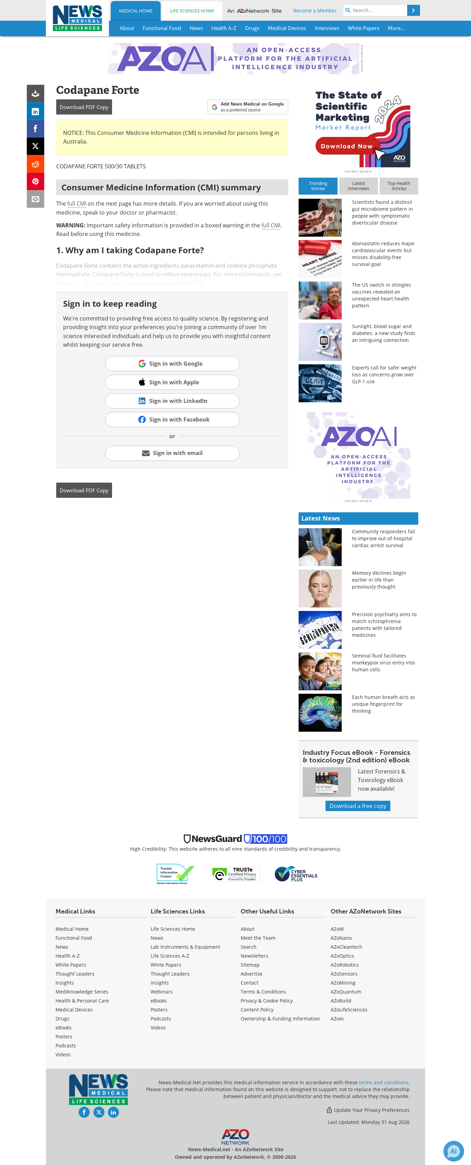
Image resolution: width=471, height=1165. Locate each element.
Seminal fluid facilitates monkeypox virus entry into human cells (383, 662)
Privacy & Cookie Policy (267, 1000)
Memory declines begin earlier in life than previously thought (379, 580)
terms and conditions (383, 1082)
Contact (249, 982)
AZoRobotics (345, 964)
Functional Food (74, 938)
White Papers (71, 964)
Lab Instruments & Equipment (185, 947)
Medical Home (135, 11)
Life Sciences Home (192, 11)
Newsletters (254, 955)
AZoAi (337, 1018)
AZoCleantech (346, 947)
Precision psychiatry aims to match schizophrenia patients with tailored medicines (384, 624)
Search (249, 947)
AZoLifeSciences (349, 1009)
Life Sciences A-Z (170, 955)
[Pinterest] (35, 181)
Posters (64, 1036)
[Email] (35, 199)
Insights (65, 982)
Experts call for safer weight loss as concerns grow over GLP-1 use (384, 374)
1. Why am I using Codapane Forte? (122, 283)
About (247, 929)
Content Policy (257, 1009)
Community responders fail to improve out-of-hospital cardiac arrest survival (383, 538)
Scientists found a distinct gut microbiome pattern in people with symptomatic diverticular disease (382, 212)
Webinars (162, 991)
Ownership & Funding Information (280, 1018)
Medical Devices (74, 1009)
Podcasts (66, 1045)
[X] (35, 146)
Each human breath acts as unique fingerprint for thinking (383, 704)
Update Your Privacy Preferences (371, 1110)
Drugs (62, 1018)
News (62, 947)
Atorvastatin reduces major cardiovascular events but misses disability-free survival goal (383, 253)
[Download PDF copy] (35, 93)
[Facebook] (35, 129)
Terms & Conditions (263, 991)
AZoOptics (342, 955)
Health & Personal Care (82, 1000)
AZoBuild (341, 1000)
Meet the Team (258, 938)
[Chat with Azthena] (453, 1151)
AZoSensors (344, 973)
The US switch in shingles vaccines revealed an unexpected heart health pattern (381, 295)
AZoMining (343, 982)
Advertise (251, 973)
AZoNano (341, 938)
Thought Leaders (75, 973)
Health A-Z (68, 955)
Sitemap (250, 964)
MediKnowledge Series (82, 991)
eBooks (64, 1027)
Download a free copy (358, 806)
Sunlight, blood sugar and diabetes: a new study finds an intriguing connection (383, 333)
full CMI (76, 203)
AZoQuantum (346, 991)
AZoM (337, 929)
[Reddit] (35, 164)
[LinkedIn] (35, 111)
